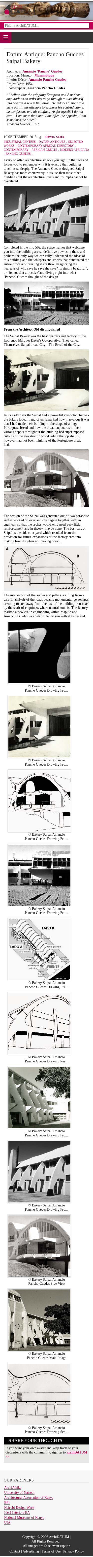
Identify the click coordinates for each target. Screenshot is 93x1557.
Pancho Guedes (18, 154)
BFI (7, 1502)
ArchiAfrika (12, 1487)
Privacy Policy (73, 1551)
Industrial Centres (20, 142)
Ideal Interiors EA (17, 1512)
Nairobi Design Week (19, 1507)
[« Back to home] (19, 11)
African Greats (44, 150)
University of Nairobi (19, 1492)
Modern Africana (74, 150)
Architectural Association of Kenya (28, 1497)
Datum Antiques (52, 142)
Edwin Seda (54, 137)
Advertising (31, 1551)
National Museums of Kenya (24, 1517)
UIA (7, 1522)
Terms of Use (51, 1551)
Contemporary (16, 150)
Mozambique (44, 75)
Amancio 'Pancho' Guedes (43, 71)
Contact (14, 1551)
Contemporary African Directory (46, 146)
